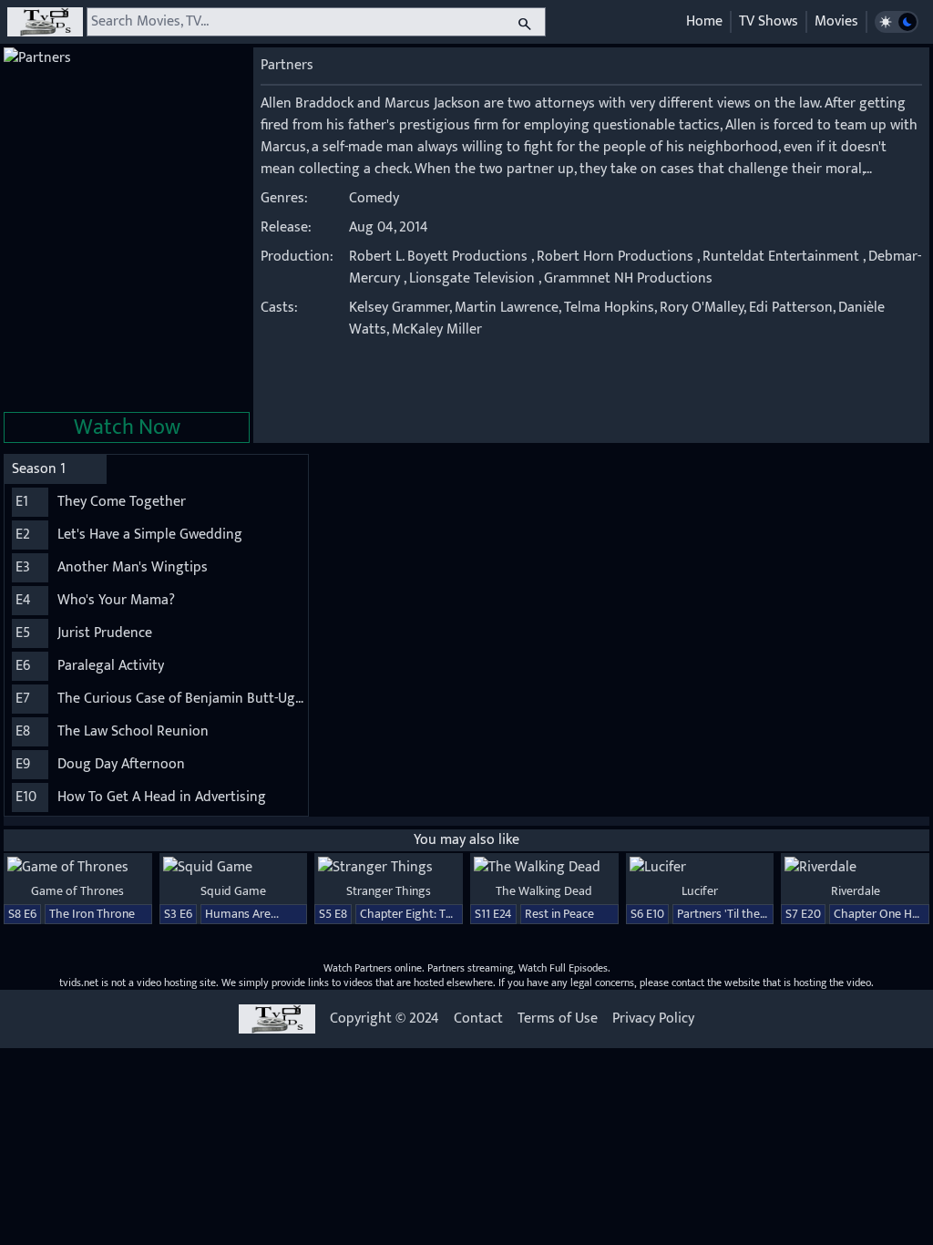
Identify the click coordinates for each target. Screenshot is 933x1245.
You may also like (466, 840)
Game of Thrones (77, 890)
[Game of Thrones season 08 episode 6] (78, 867)
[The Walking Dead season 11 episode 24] (544, 867)
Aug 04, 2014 (388, 227)
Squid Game (233, 890)
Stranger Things (388, 890)
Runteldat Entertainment (780, 256)
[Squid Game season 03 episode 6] (233, 867)
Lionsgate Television (472, 278)
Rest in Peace (559, 913)
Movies (836, 21)
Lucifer (700, 890)
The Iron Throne (92, 913)
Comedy (374, 198)
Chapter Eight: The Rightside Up (445, 913)
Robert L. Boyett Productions (438, 256)
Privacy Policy (653, 1019)
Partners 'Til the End (730, 913)
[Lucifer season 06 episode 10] (700, 867)
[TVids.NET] (45, 21)
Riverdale (855, 890)
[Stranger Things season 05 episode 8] (388, 867)
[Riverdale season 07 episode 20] (855, 867)
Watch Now (127, 427)
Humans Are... (242, 913)
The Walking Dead (544, 890)
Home (704, 21)
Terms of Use (558, 1019)
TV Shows (768, 21)
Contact (478, 1019)
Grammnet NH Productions (628, 278)
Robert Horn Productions (615, 256)
